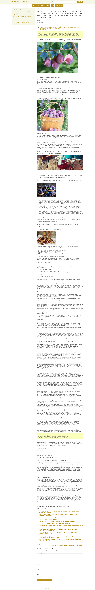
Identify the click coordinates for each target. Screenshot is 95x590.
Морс (48, 5)
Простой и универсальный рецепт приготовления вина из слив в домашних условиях (59, 27)
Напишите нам (47, 588)
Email (38, 569)
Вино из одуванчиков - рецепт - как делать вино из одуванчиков (57, 521)
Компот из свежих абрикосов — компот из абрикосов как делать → (67, 545)
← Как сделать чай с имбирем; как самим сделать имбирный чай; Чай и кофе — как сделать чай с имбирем (60, 543)
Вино (34, 5)
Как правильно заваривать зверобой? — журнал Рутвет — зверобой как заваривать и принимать (23, 13)
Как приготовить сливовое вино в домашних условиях (52, 25)
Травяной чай (59, 5)
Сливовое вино (42, 29)
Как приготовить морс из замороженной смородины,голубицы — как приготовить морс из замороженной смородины (22, 17)
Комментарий (40, 553)
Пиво (52, 5)
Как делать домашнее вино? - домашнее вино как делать (55, 523)
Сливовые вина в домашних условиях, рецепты (50, 28)
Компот (43, 5)
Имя (38, 564)
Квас (38, 5)
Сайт (38, 574)
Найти (80, 1)
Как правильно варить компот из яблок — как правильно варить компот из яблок (23, 21)
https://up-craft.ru (40, 585)
